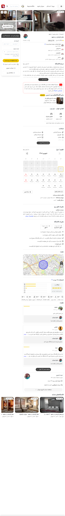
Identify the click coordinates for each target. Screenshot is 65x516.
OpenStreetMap (59, 275)
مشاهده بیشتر (6, 26)
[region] (43, 264)
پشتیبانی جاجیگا (58, 91)
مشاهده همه (44, 79)
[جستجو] (7, 6)
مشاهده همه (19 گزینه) (44, 143)
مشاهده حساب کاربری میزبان (44, 390)
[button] (50, 6)
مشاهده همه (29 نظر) (44, 369)
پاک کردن (26, 192)
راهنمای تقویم (58, 191)
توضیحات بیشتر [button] (29, 216)
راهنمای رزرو (10, 73)
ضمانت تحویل (9, 68)
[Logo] (3, 6)
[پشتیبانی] (22, 6)
